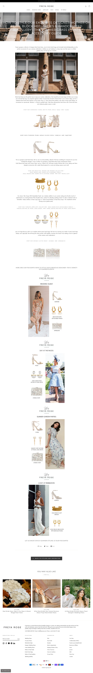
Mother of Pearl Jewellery (30, 654)
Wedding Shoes (36, 10)
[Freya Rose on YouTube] (9, 643)
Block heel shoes (19, 97)
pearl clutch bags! (45, 231)
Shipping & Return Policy (52, 647)
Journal (71, 649)
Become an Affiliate (74, 645)
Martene (68, 135)
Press (71, 647)
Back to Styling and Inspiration (47, 558)
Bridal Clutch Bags (29, 652)
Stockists (49, 643)
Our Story (72, 638)
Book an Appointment (51, 645)
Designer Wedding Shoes (30, 645)
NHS (70, 652)
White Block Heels (28, 643)
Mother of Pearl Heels (29, 649)
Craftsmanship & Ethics (74, 640)
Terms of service (50, 649)
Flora (67, 109)
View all (46, 574)
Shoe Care (72, 654)
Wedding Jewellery (29, 656)
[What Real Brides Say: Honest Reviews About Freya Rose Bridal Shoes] (46, 593)
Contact (71, 656)
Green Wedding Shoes (30, 647)
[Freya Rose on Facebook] (6, 643)
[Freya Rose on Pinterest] (11, 643)
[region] (46, 1)
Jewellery (46, 10)
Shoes (28, 10)
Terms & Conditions (51, 652)
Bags (52, 10)
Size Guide (49, 640)
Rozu (58, 109)
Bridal (57, 10)
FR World (63, 10)
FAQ (48, 638)
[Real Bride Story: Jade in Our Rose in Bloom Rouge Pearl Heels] (17, 593)
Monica (58, 135)
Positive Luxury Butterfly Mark (76, 643)
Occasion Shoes (28, 640)
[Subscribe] (18, 639)
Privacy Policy (50, 654)
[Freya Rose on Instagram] (3, 643)
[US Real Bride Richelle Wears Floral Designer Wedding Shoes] (76, 593)
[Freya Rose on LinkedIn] (14, 643)
